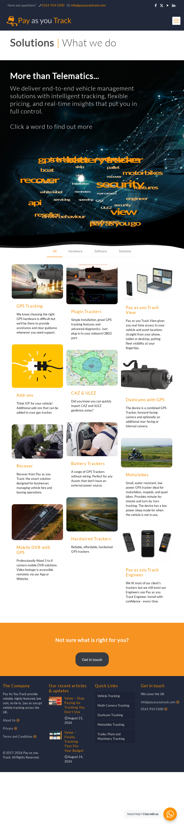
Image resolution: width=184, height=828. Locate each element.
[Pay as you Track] (38, 20)
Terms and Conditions (18, 736)
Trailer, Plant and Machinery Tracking (111, 736)
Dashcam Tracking (110, 715)
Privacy (8, 728)
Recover (25, 465)
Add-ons (25, 395)
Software (100, 251)
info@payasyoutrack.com (88, 5)
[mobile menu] (176, 21)
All (55, 251)
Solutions (125, 251)
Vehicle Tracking (109, 696)
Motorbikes (137, 474)
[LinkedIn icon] (173, 5)
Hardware (75, 251)
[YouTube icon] (167, 5)
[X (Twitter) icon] (161, 5)
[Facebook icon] (155, 5)
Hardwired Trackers (91, 538)
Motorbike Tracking (111, 724)
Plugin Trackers (86, 311)
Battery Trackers (88, 463)
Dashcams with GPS (145, 399)
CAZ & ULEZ (83, 392)
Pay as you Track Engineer (142, 572)
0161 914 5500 (53, 5)
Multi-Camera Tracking (113, 705)
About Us (9, 720)
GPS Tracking (30, 305)
